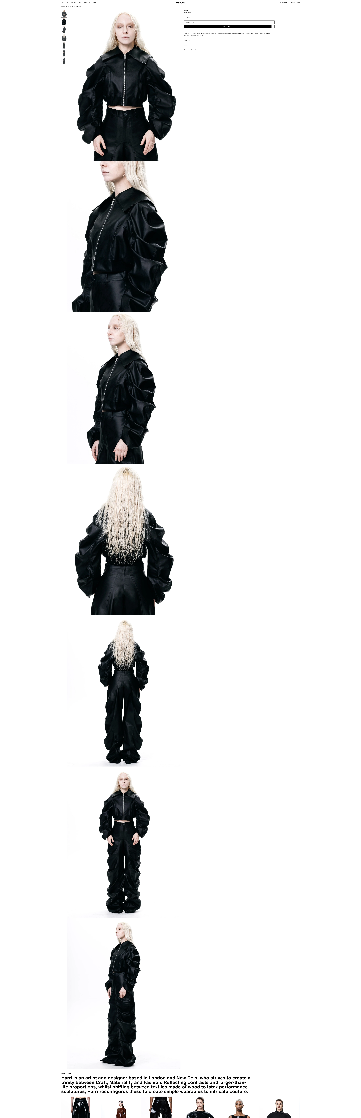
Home (63, 6)
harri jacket (77, 6)
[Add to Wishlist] (273, 26)
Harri (69, 6)
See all (295, 1074)
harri (186, 10)
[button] (63, 3)
